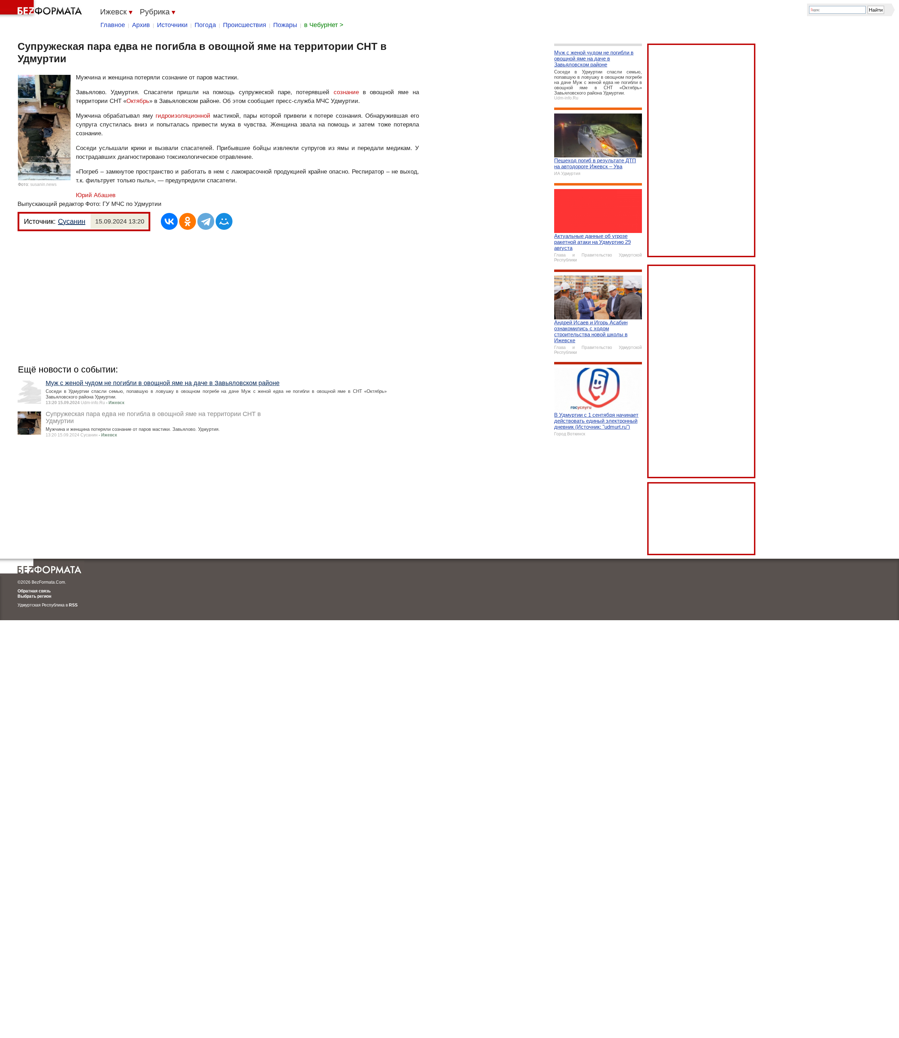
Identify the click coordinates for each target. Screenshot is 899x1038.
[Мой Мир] (224, 221)
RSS (73, 605)
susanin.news (43, 184)
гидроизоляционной (183, 115)
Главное (112, 24)
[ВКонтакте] (169, 221)
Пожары (285, 24)
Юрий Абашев (96, 195)
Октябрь (137, 101)
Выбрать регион (34, 596)
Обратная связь (34, 591)
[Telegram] (205, 221)
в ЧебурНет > (323, 24)
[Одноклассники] (187, 221)
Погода (205, 24)
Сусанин (71, 221)
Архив (141, 24)
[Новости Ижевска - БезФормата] (42, 9)
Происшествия (244, 24)
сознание (346, 92)
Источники (172, 24)
